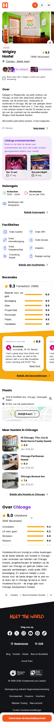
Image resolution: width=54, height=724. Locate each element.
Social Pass (27, 661)
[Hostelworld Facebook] (9, 633)
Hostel (6, 48)
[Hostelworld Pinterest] (37, 633)
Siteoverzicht (36, 703)
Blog (8, 654)
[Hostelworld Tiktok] (44, 633)
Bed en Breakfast (39, 654)
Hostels (16, 654)
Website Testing (20, 703)
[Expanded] (6, 595)
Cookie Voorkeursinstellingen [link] (27, 710)
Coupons (29, 696)
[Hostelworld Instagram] (23, 633)
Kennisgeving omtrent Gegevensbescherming (27, 689)
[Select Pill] (35, 5)
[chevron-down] (31, 517)
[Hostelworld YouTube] (30, 633)
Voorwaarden (15, 696)
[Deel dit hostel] (50, 43)
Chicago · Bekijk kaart (18, 61)
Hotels (25, 654)
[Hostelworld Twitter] (16, 633)
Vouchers (40, 696)
